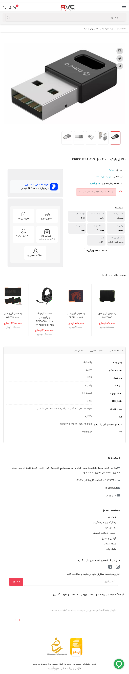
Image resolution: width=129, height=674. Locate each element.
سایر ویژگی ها (116, 409)
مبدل (85, 28)
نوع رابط (118, 385)
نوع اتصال (118, 378)
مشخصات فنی (116, 350)
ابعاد (120, 431)
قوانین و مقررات (108, 538)
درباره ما (112, 517)
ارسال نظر (78, 350)
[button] (15, 619)
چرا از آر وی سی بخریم (105, 522)
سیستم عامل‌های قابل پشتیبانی (108, 424)
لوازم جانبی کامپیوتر (99, 28)
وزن (120, 416)
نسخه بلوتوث (116, 393)
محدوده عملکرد (115, 370)
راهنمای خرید (109, 527)
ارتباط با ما (114, 458)
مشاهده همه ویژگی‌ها (96, 250)
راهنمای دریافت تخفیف (104, 533)
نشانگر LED (117, 401)
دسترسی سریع (111, 510)
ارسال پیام (111, 495)
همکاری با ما (110, 543)
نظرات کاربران (96, 350)
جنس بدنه (117, 362)
